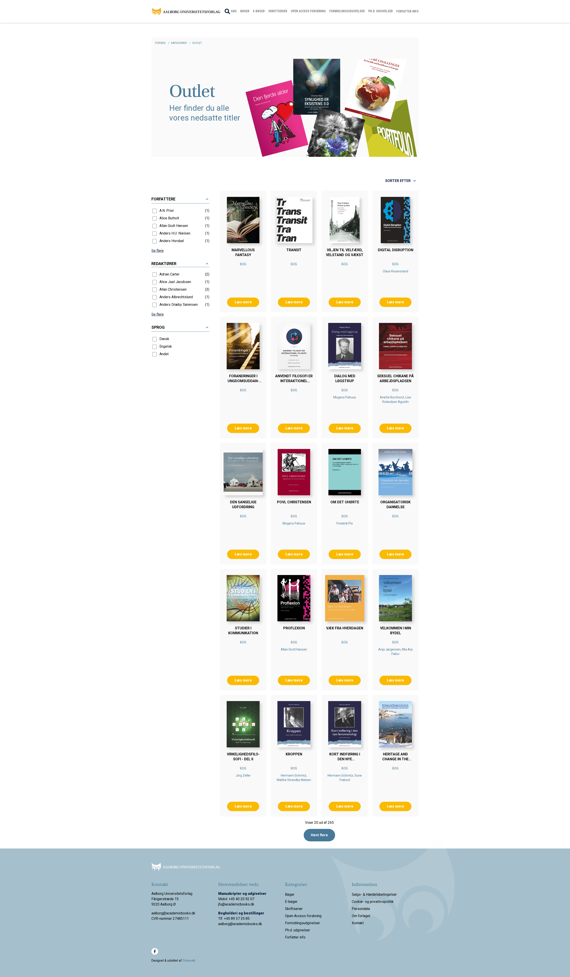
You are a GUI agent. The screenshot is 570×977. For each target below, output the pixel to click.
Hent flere (319, 835)
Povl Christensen (294, 502)
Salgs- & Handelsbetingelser (374, 894)
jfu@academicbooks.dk (236, 904)
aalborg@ (225, 924)
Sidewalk (189, 960)
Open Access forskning (308, 11)
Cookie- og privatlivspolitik (373, 901)
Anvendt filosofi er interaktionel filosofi (294, 381)
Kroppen (294, 754)
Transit (293, 250)
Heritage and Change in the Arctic (395, 759)
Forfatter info (407, 11)
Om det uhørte (344, 502)
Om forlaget (361, 916)
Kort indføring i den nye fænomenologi (344, 759)
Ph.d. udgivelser (380, 11)
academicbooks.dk (247, 924)
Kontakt (358, 923)
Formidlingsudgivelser (347, 11)
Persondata (361, 909)
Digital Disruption (395, 250)
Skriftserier (277, 11)
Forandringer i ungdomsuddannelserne (243, 381)
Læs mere (243, 302)
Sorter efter (398, 181)
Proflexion (294, 628)
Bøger (244, 11)
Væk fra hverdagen (344, 628)
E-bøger (259, 11)
